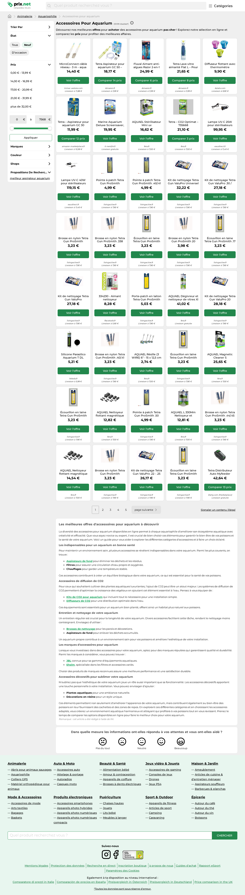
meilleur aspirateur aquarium (30, 178)
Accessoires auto (68, 769)
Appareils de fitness (162, 803)
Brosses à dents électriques (122, 784)
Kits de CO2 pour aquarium (84, 596)
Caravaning (156, 817)
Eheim (70, 664)
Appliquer (31, 137)
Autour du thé (204, 808)
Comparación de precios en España (81, 882)
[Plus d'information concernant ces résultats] (132, 23)
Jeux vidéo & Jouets (162, 763)
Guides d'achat (186, 865)
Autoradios (64, 779)
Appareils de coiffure (117, 779)
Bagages (17, 813)
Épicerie (198, 797)
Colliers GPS (19, 779)
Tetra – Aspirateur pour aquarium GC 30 (73, 123)
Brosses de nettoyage (80, 628)
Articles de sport (160, 808)
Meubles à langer (115, 817)
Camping (155, 813)
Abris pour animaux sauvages (31, 769)
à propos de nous (161, 865)
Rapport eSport (209, 865)
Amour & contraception (119, 774)
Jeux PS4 (155, 784)
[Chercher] (49, 6)
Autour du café (205, 803)
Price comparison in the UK (213, 882)
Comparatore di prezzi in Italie (33, 882)
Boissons (201, 817)
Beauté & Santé (113, 763)
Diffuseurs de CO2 (78, 600)
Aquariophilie (47, 16)
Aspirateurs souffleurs (210, 784)
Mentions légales (36, 865)
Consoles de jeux (160, 774)
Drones (154, 779)
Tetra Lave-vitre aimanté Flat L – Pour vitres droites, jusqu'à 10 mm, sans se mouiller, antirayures (183, 65)
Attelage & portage (70, 774)
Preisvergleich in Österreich (127, 882)
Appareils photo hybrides (74, 808)
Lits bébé (109, 813)
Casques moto (67, 784)
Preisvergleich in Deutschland (171, 882)
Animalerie (24, 16)
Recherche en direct (101, 865)
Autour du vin (204, 813)
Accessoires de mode (26, 803)
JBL (68, 660)
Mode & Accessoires (25, 797)
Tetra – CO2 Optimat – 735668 (183, 123)
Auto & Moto (64, 763)
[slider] (12, 128)
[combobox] (129, 6)
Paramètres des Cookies (122, 870)
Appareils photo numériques (77, 813)
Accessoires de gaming (165, 769)
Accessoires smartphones (74, 803)
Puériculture (110, 797)
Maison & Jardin (204, 763)
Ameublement (205, 769)
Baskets (16, 817)
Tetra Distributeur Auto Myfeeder (220, 472)
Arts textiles (19, 808)
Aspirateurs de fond (79, 561)
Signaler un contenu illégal (218, 509)
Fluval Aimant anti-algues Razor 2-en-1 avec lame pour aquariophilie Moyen (146, 65)
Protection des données (67, 865)
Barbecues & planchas (210, 789)
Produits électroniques (73, 797)
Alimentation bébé (116, 769)
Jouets (107, 808)
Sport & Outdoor (159, 797)
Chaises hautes (113, 803)
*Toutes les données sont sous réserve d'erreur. (122, 888)
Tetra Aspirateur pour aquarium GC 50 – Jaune (110, 65)
